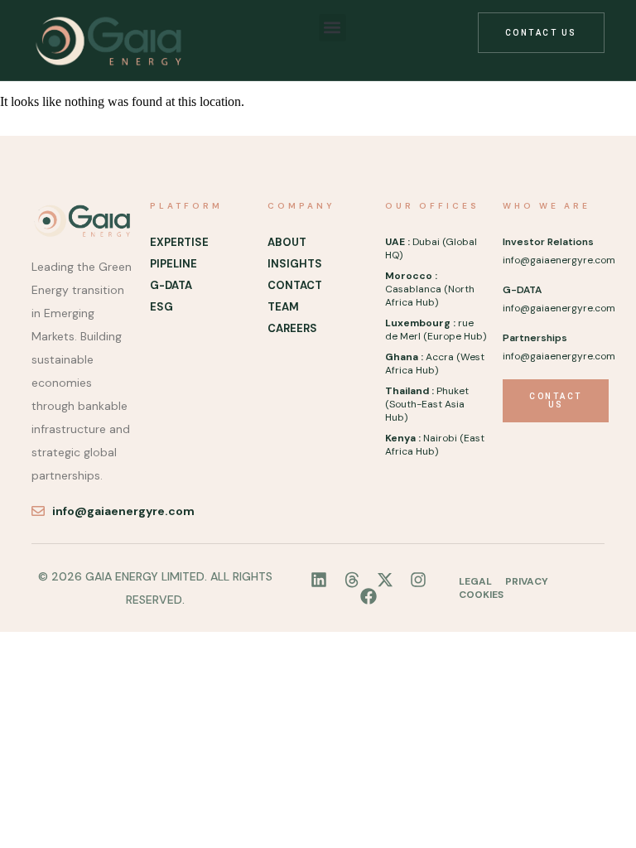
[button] (332, 27)
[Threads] (352, 579)
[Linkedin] (319, 579)
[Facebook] (368, 596)
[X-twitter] (385, 579)
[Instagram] (418, 579)
